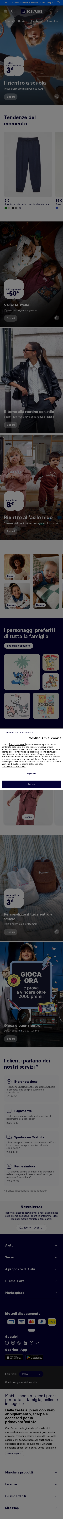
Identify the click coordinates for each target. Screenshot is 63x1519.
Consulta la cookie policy (14, 766)
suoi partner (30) (17, 744)
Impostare (31, 774)
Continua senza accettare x (19, 732)
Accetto (31, 784)
